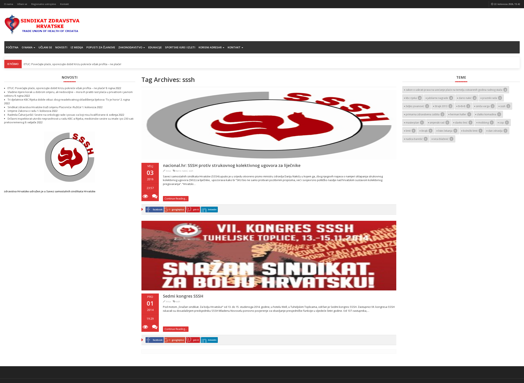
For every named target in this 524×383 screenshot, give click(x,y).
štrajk (426, 131)
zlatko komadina (488, 114)
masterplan (414, 122)
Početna (12, 47)
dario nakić (181, 170)
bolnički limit (472, 131)
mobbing (485, 122)
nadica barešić (416, 139)
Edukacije (155, 47)
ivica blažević (442, 139)
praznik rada (491, 98)
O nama (8, 4)
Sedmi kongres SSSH (183, 296)
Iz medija (77, 47)
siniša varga (484, 106)
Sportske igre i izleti (180, 47)
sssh (191, 170)
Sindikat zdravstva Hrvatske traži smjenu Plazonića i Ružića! (44, 107)
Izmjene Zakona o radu (22, 111)
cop (503, 122)
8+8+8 (463, 106)
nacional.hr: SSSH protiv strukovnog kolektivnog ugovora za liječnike (231, 165)
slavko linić (463, 122)
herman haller (460, 114)
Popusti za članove (100, 47)
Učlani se (22, 4)
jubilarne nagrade (439, 98)
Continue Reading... (176, 198)
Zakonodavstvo (130, 47)
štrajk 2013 (443, 106)
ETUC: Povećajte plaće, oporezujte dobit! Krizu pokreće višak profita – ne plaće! (72, 64)
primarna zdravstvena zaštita (424, 114)
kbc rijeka (413, 98)
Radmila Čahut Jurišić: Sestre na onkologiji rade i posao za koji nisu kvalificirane (57, 115)
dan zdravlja (497, 131)
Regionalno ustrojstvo (43, 4)
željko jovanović (417, 106)
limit (410, 131)
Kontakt (64, 4)
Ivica (168, 170)
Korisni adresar (210, 47)
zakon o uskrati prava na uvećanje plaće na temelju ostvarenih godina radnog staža (456, 90)
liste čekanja (447, 131)
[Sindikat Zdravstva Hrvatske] (42, 24)
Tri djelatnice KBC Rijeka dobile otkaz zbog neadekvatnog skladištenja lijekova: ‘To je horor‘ (64, 99)
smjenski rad (439, 122)
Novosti (61, 47)
